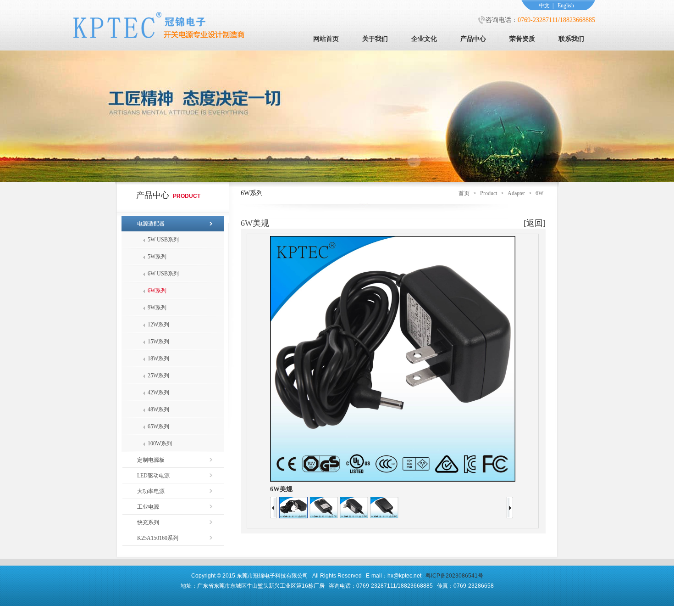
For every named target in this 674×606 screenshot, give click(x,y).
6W (539, 193)
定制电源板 (151, 460)
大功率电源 (151, 491)
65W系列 (158, 426)
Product (488, 193)
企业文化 (424, 38)
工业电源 (148, 507)
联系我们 (571, 38)
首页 (464, 193)
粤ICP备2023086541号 (454, 575)
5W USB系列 (163, 239)
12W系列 (158, 324)
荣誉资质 (522, 38)
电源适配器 (151, 223)
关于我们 (375, 38)
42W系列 (158, 392)
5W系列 (157, 256)
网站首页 (326, 38)
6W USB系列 (163, 273)
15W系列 (158, 341)
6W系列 (157, 290)
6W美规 (281, 489)
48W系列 (158, 409)
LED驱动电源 (153, 475)
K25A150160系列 (157, 538)
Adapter (516, 193)
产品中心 (473, 38)
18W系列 (158, 358)
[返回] (535, 223)
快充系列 (148, 522)
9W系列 (157, 307)
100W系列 (160, 443)
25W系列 (158, 375)
